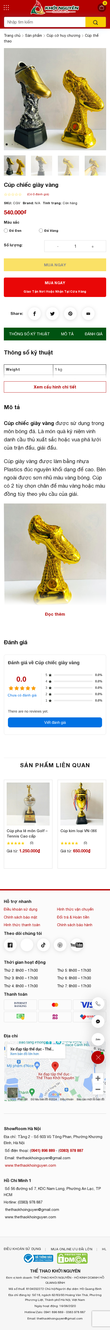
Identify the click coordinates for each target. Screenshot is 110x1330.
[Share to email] (88, 313)
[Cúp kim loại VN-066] (81, 804)
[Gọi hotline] (98, 1003)
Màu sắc (11, 222)
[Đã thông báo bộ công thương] (38, 1258)
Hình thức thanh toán (22, 925)
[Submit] (95, 22)
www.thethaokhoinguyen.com (30, 1165)
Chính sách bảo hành (74, 925)
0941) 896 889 (43, 1150)
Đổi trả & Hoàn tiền (73, 917)
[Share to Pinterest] (70, 313)
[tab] (29, 334)
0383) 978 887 (71, 1150)
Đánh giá (94, 334)
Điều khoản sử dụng (20, 909)
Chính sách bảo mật (20, 917)
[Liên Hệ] (97, 1057)
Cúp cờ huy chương (63, 35)
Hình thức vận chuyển (75, 909)
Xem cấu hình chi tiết (55, 386)
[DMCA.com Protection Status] (72, 1258)
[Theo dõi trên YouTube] (76, 944)
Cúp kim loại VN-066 (78, 830)
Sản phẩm (33, 35)
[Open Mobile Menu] (6, 8)
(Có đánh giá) (38, 194)
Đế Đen (15, 230)
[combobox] (44, 22)
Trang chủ (12, 35)
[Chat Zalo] (98, 1039)
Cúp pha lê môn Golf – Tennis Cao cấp (27, 833)
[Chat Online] (98, 1021)
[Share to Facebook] (34, 313)
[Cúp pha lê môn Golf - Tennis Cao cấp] (28, 804)
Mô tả (67, 334)
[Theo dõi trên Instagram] (26, 944)
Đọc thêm (55, 614)
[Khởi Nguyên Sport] (55, 7)
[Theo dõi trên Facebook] (10, 944)
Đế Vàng (51, 230)
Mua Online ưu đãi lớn (72, 1249)
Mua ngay (55, 264)
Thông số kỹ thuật (29, 334)
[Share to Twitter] (52, 313)
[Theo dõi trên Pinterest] (60, 944)
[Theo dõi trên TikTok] (43, 944)
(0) (32, 843)
